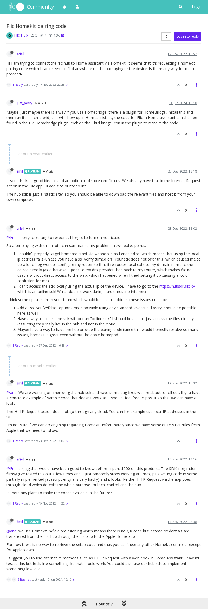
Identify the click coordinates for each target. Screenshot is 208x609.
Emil (20, 171)
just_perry (24, 103)
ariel (20, 54)
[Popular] (64, 7)
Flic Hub (21, 35)
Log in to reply (188, 36)
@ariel (50, 171)
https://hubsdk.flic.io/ (177, 286)
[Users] (77, 7)
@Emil (41, 103)
